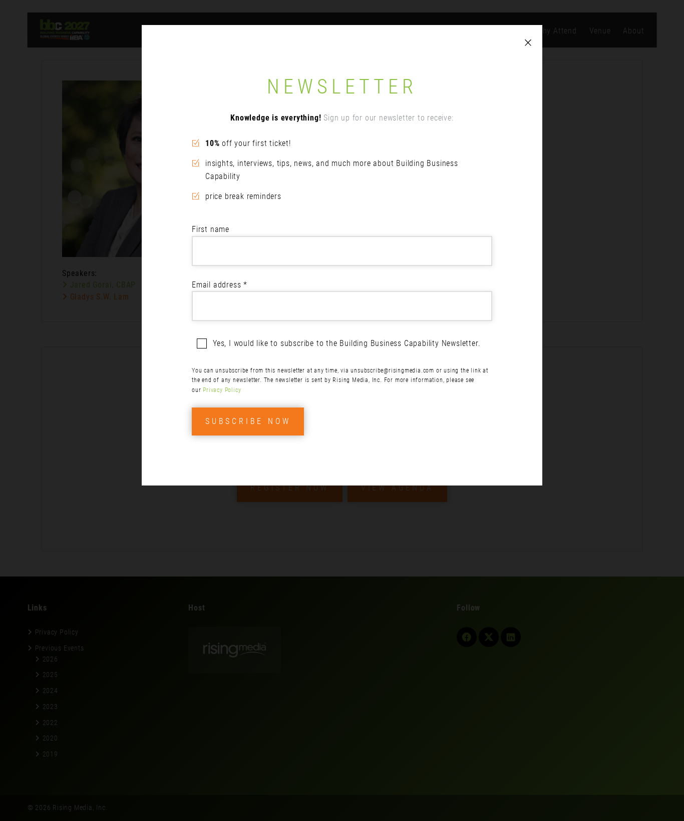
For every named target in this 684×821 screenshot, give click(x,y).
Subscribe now (247, 421)
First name (210, 229)
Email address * (219, 285)
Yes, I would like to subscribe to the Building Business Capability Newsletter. (346, 343)
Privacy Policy (222, 390)
